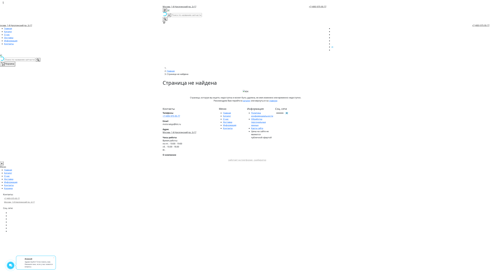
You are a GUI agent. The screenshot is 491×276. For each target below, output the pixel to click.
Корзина (8, 188)
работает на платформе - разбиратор (247, 160)
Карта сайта (257, 128)
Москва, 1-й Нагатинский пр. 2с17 (179, 6)
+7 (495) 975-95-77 (317, 6)
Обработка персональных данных (258, 122)
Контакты (9, 43)
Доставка (8, 37)
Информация (10, 40)
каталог (246, 100)
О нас (7, 34)
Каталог (8, 31)
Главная (8, 28)
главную (273, 100)
